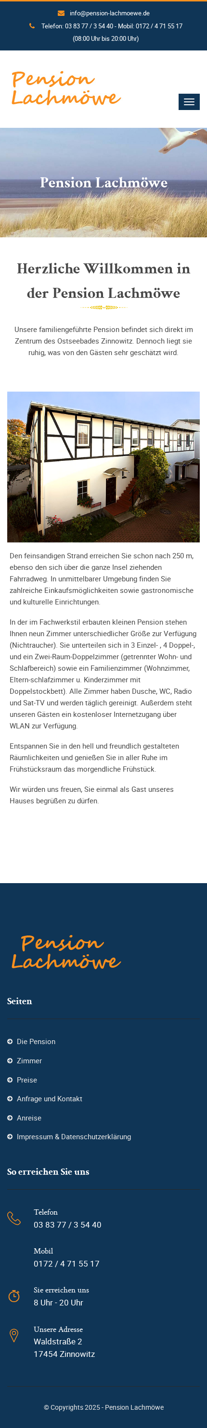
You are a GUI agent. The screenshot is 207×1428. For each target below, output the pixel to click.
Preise (27, 1079)
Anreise (29, 1117)
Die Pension (36, 1041)
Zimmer (29, 1060)
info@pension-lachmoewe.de (110, 13)
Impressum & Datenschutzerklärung (74, 1136)
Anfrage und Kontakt (49, 1098)
